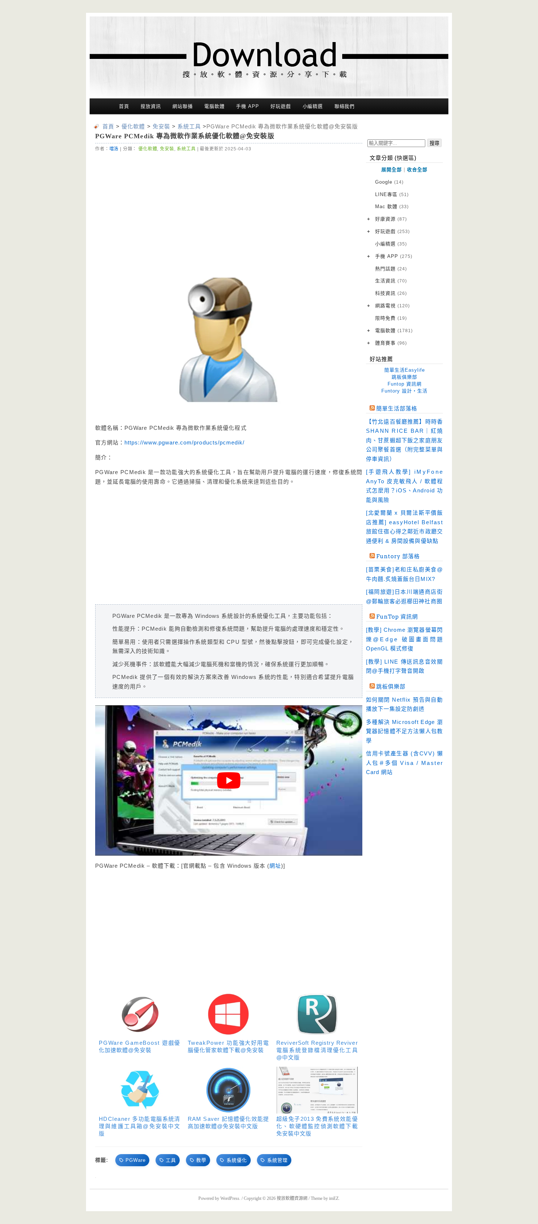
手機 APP (247, 106)
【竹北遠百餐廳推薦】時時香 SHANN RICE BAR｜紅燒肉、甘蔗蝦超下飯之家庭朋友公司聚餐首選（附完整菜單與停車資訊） (404, 440)
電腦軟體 (214, 106)
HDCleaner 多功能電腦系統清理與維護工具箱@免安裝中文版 (139, 1126)
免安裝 (167, 148)
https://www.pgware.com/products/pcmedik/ (184, 442)
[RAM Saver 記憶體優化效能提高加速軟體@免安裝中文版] (228, 1090)
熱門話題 (391, 268)
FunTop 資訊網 (397, 616)
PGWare (136, 1160)
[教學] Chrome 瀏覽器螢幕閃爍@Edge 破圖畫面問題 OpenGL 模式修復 (404, 639)
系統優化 (237, 1160)
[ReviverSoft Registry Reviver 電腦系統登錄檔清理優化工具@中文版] (317, 1014)
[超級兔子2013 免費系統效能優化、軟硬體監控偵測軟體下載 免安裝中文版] (317, 1090)
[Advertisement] (228, 207)
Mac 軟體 (392, 206)
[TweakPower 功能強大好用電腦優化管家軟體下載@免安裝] (228, 1014)
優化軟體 (147, 148)
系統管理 (277, 1160)
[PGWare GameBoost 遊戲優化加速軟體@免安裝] (139, 1014)
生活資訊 (391, 281)
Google (389, 182)
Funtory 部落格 (398, 556)
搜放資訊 (151, 106)
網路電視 (392, 305)
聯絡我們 (345, 106)
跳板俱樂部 (404, 377)
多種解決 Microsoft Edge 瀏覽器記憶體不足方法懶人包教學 (404, 731)
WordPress (229, 1198)
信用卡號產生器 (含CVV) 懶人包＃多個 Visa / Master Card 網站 (404, 762)
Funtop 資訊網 (405, 384)
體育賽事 (391, 343)
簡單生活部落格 (396, 408)
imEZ (334, 1198)
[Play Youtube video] (228, 780)
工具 (171, 1160)
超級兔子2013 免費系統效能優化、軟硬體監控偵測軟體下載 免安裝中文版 (317, 1126)
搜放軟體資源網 (292, 1198)
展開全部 (391, 169)
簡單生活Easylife (404, 370)
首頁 (124, 106)
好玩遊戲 (280, 106)
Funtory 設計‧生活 (404, 391)
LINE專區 (392, 194)
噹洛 (114, 148)
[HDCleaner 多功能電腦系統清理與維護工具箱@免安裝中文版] (139, 1090)
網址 (275, 866)
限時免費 (391, 318)
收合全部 (417, 169)
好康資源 (391, 219)
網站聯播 (182, 106)
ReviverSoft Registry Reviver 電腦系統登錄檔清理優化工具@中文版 (317, 1050)
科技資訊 (391, 293)
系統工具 (186, 148)
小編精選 (313, 106)
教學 (201, 1160)
